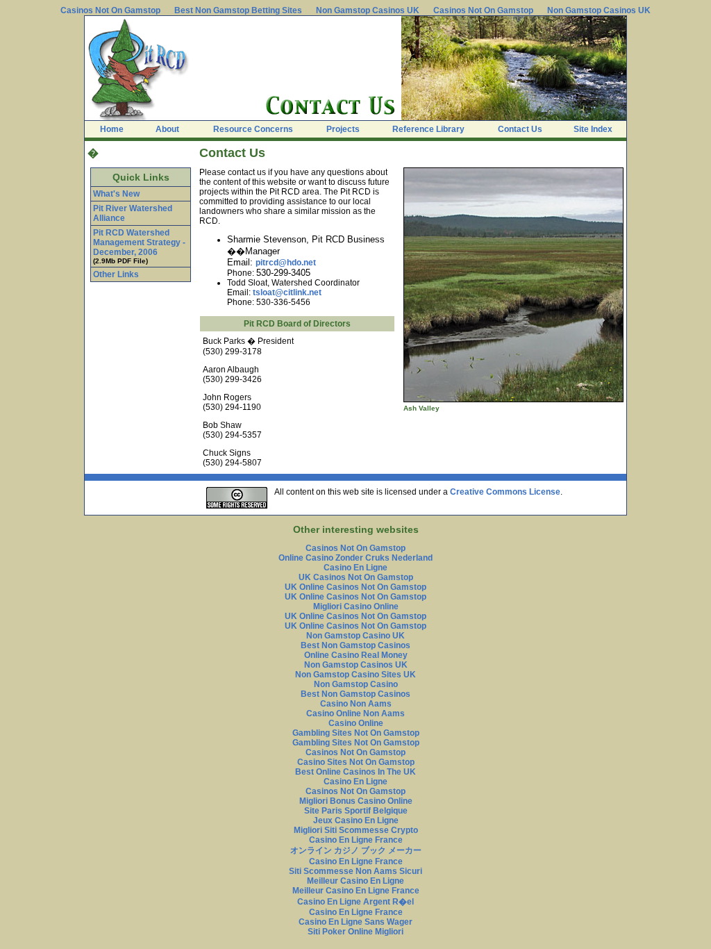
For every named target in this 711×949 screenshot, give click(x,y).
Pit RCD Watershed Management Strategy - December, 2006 (139, 242)
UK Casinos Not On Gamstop (356, 577)
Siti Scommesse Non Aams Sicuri (355, 871)
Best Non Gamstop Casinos (355, 645)
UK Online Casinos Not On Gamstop (355, 587)
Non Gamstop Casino (356, 684)
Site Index (593, 129)
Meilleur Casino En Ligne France (355, 891)
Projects (343, 129)
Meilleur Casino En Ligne (355, 881)
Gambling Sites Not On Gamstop (355, 733)
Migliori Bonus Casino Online (355, 801)
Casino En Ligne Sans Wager (355, 922)
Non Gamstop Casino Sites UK (355, 674)
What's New (116, 194)
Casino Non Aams (356, 704)
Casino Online (355, 723)
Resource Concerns (253, 129)
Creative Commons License (505, 492)
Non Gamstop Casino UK (355, 636)
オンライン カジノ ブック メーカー (355, 850)
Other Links (116, 274)
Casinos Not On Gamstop (110, 10)
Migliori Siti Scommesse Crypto (356, 830)
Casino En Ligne (355, 567)
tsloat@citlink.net (287, 292)
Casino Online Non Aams (355, 713)
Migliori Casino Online (356, 606)
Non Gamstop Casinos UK (367, 10)
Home (112, 129)
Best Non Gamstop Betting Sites (238, 10)
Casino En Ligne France (356, 840)
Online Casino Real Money (356, 655)
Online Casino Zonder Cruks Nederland (355, 558)
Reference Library (428, 129)
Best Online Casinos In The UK (355, 772)
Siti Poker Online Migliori (355, 931)
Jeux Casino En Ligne (356, 820)
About (167, 129)
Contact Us (520, 129)
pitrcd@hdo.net (286, 262)
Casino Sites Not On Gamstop (356, 762)
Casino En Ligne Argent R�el (355, 902)
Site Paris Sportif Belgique (356, 811)
